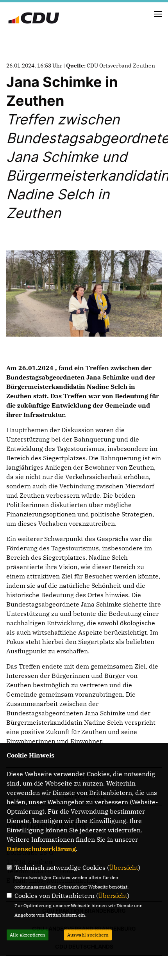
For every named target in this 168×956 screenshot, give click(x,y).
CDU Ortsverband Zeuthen (121, 65)
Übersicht (123, 867)
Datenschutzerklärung (41, 849)
